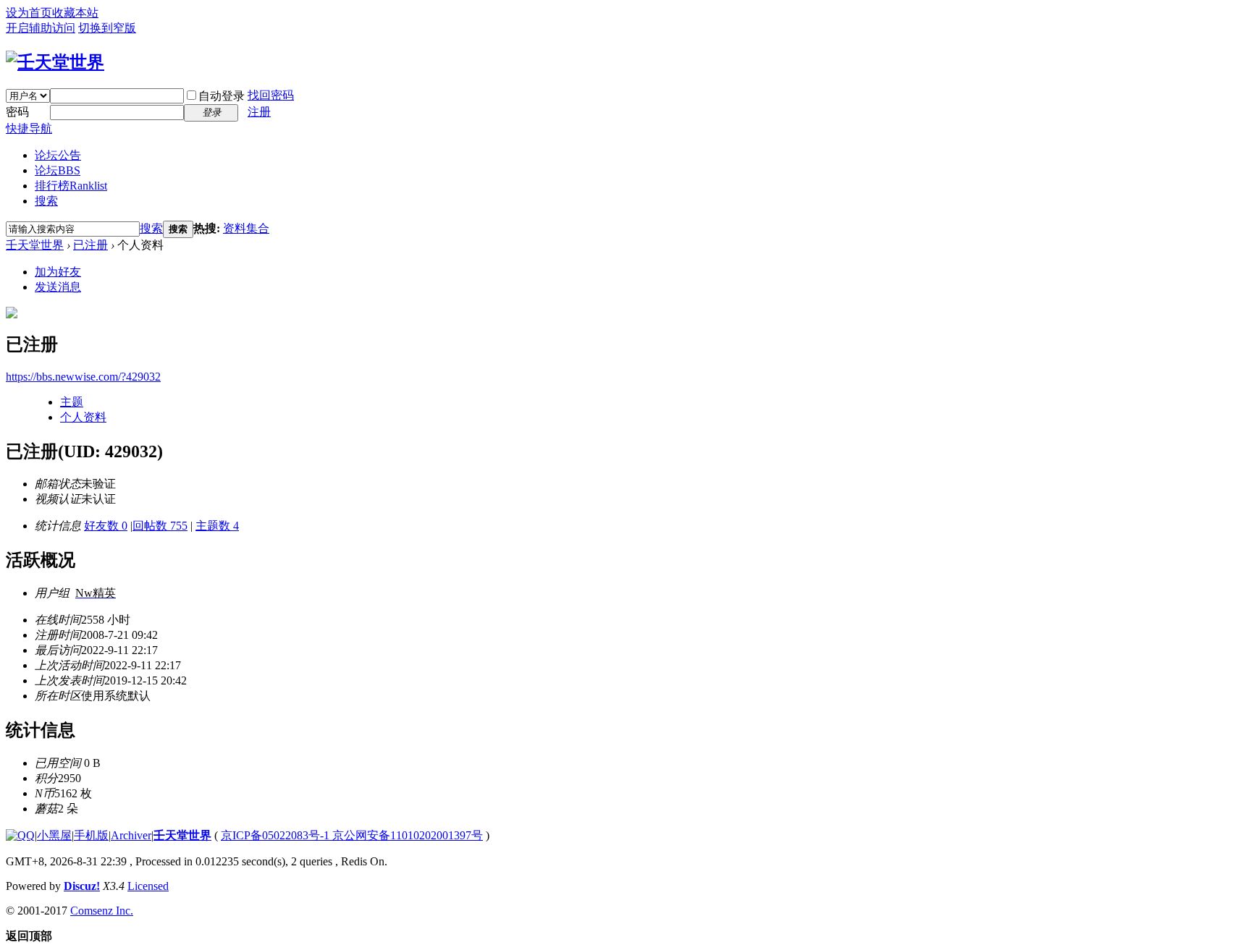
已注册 (90, 245)
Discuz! (82, 886)
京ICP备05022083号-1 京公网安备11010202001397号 (352, 835)
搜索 (46, 201)
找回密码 (271, 95)
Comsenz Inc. (101, 910)
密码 (17, 112)
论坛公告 (58, 155)
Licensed (148, 886)
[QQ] (20, 835)
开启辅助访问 (40, 28)
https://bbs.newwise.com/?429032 (83, 376)
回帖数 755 (160, 525)
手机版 (91, 835)
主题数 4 (217, 525)
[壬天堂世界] (55, 62)
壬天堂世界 (35, 245)
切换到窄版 (107, 28)
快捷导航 (29, 128)
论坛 (57, 170)
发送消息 (58, 287)
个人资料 (83, 417)
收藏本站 (75, 13)
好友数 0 (105, 525)
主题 (71, 402)
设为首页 (29, 13)
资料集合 (246, 228)
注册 (259, 112)
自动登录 (221, 96)
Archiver (131, 835)
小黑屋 (54, 835)
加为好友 (58, 272)
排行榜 (71, 185)
